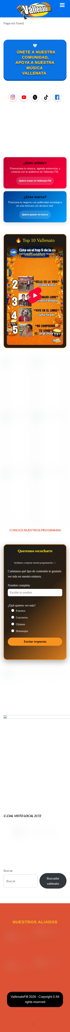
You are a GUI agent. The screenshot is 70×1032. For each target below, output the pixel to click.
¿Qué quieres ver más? (22, 605)
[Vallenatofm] (35, 17)
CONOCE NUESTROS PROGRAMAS (35, 530)
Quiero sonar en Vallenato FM (35, 180)
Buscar (8, 870)
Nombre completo (19, 585)
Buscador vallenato (53, 880)
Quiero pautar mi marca (35, 214)
